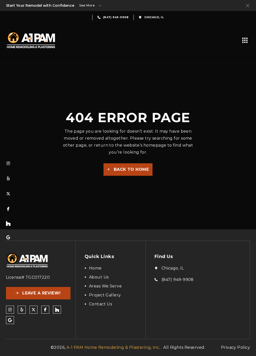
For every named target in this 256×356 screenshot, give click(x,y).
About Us (99, 277)
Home (95, 268)
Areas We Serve (105, 286)
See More (87, 5)
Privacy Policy (235, 347)
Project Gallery (105, 295)
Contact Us (100, 304)
